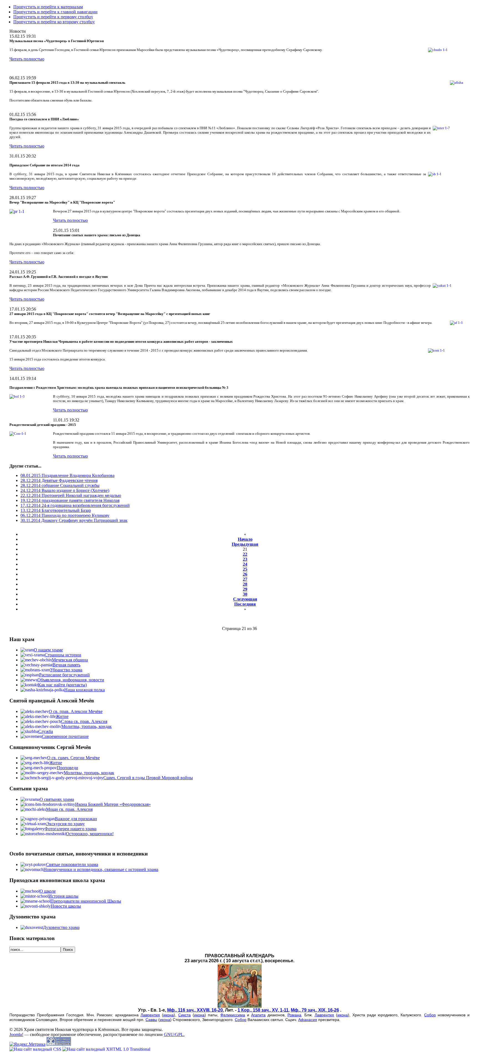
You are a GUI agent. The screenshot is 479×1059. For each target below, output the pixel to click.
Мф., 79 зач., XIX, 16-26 (315, 1010)
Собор (430, 1015)
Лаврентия (150, 1015)
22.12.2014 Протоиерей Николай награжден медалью (71, 495)
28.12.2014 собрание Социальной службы (60, 485)
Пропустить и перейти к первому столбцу (53, 16)
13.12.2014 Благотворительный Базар (56, 510)
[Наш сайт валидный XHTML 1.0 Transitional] (106, 1049)
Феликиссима (232, 1015)
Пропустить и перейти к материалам (48, 6)
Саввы (151, 1019)
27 (245, 579)
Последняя (245, 604)
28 (245, 584)
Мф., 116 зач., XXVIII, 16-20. (195, 1010)
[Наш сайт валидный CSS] (35, 1049)
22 (245, 554)
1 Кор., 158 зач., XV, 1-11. (264, 1010)
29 (245, 589)
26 (245, 574)
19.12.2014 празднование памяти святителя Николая (70, 500)
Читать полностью (26, 59)
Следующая (245, 599)
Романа (294, 1015)
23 (245, 559)
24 (245, 564)
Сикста (184, 1015)
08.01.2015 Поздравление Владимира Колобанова (67, 475)
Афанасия (307, 1019)
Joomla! (16, 1034)
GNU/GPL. (174, 1034)
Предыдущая (245, 544)
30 (245, 594)
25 (245, 569)
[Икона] (240, 1006)
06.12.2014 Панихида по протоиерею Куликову (65, 515)
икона (168, 1015)
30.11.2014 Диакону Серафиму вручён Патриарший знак (74, 520)
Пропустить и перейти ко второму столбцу (54, 21)
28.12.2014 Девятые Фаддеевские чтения (59, 480)
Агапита (258, 1015)
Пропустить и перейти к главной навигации (55, 11)
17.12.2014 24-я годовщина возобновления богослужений (75, 505)
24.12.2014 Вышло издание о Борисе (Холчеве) (65, 490)
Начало (245, 539)
